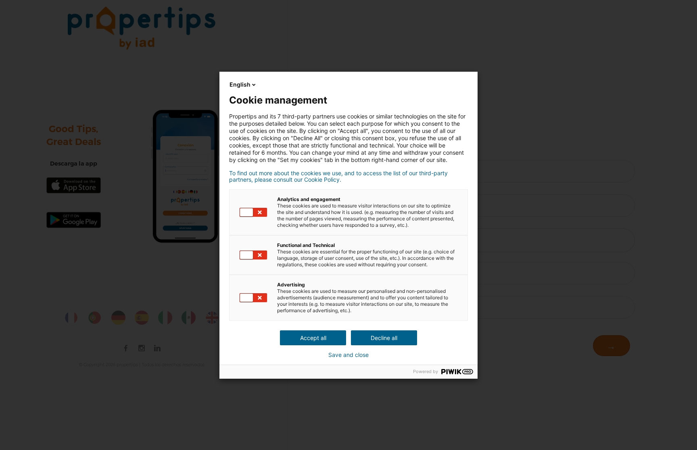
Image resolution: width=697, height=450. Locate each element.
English (240, 84)
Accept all (313, 337)
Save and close (348, 355)
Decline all (384, 337)
